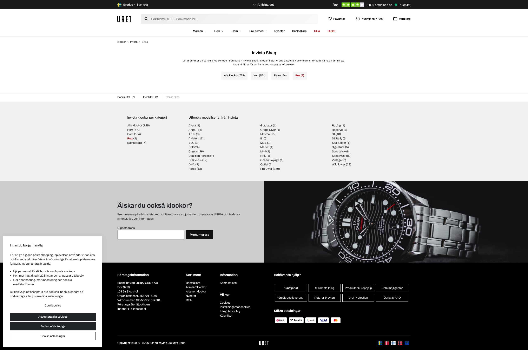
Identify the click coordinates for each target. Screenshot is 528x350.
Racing (336, 125)
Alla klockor (134, 125)
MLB (263, 142)
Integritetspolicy (230, 311)
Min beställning (324, 288)
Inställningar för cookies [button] (235, 307)
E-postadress (126, 228)
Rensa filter (172, 97)
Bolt (191, 147)
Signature (338, 147)
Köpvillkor (226, 315)
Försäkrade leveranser (291, 297)
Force (192, 168)
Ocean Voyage (269, 160)
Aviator (193, 138)
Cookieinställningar (52, 336)
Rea (130, 138)
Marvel (264, 147)
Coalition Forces (199, 155)
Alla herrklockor (196, 291)
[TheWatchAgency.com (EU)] (407, 342)
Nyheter (279, 31)
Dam (235, 31)
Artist (192, 134)
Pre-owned (256, 31)
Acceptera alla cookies (52, 316)
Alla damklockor (196, 287)
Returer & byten (324, 297)
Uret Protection (358, 297)
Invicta (134, 41)
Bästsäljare (299, 31)
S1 (333, 134)
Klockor (121, 41)
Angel (192, 129)
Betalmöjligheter (392, 288)
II (261, 138)
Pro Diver (266, 168)
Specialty (338, 151)
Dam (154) (280, 75)
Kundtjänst (291, 288)
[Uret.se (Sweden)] (380, 342)
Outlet (331, 31)
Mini (263, 151)
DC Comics (196, 160)
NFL (263, 155)
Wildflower (338, 164)
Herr (217, 31)
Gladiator (266, 125)
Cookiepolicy (53, 305)
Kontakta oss (228, 282)
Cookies (225, 302)
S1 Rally (337, 138)
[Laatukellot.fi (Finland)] (393, 342)
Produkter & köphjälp (358, 288)
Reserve (337, 129)
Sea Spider (339, 142)
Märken (198, 31)
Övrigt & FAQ (392, 297)
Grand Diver (268, 129)
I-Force (265, 134)
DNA (192, 164)
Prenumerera (199, 234)
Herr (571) (259, 75)
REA (317, 31)
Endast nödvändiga (52, 326)
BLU (191, 142)
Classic (193, 151)
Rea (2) (299, 75)
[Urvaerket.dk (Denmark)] (387, 342)
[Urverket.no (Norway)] (400, 342)
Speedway (338, 155)
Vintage (337, 160)
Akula (192, 125)
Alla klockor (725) (234, 75)
